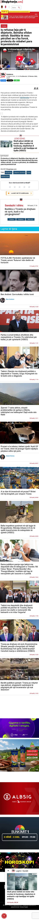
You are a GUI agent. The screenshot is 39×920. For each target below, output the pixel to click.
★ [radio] (9, 187)
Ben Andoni (10, 299)
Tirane (28, 172)
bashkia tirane (5, 176)
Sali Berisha (24, 98)
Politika (12, 219)
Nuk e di (30, 219)
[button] (4, 916)
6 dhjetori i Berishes (19, 172)
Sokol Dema (10, 456)
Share (4, 80)
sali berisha (8, 172)
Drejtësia (20, 219)
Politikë (4, 26)
